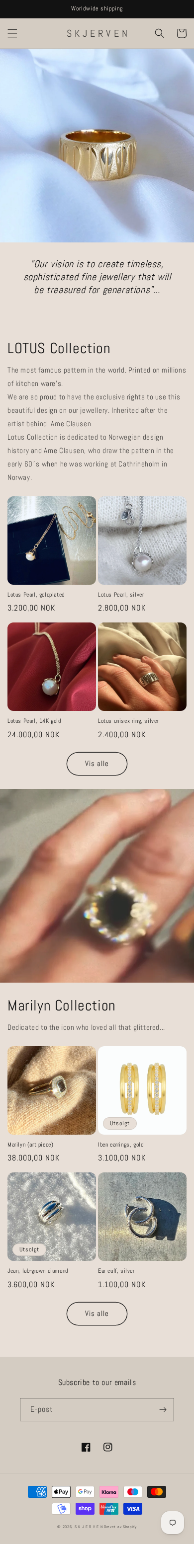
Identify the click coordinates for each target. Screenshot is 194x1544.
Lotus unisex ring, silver (128, 721)
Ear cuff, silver (116, 1271)
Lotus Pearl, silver (121, 595)
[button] (12, 33)
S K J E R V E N (89, 1526)
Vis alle (97, 763)
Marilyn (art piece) (30, 1145)
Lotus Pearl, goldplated (36, 595)
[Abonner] (163, 1409)
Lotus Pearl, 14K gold (34, 721)
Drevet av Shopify (120, 1526)
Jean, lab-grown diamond (37, 1271)
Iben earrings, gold (120, 1145)
